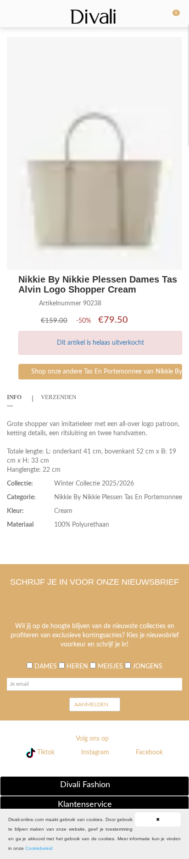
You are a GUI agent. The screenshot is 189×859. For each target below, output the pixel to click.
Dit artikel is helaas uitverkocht (100, 343)
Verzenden (58, 397)
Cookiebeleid (39, 848)
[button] (174, 45)
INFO (14, 397)
